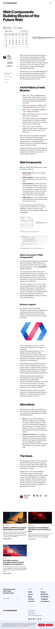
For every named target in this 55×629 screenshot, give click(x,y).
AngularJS (40, 114)
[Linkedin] (33, 619)
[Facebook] (29, 619)
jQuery (29, 105)
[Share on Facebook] (50, 55)
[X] (36, 619)
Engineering (10, 63)
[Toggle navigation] (50, 3)
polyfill (29, 314)
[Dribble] (38, 619)
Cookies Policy (25, 626)
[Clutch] (40, 619)
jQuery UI (29, 109)
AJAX (25, 291)
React (37, 118)
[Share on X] (50, 62)
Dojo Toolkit (30, 95)
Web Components (32, 126)
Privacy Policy (17, 626)
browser (28, 387)
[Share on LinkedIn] (50, 59)
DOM (23, 175)
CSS (29, 175)
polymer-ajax (37, 284)
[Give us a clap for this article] (50, 67)
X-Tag (42, 351)
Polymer (22, 345)
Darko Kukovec (9, 56)
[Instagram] (31, 619)
